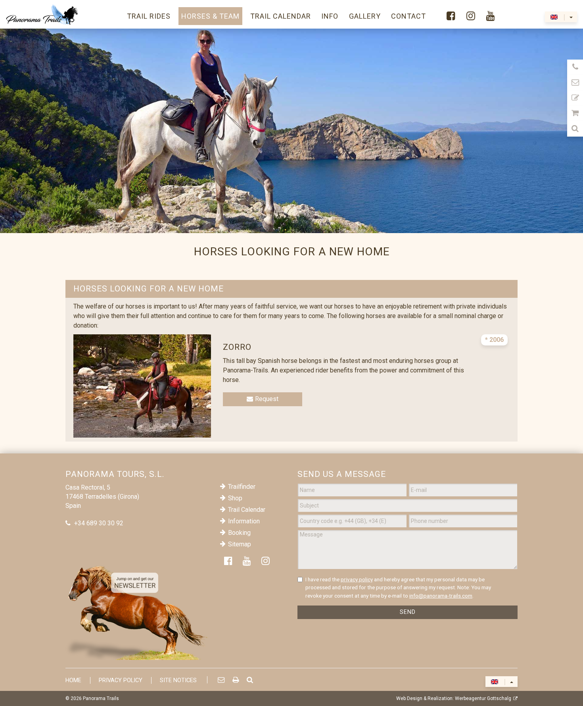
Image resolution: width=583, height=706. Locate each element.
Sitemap (239, 544)
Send (408, 612)
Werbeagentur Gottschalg (483, 698)
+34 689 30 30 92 (98, 523)
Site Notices (178, 680)
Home (73, 680)
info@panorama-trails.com (440, 595)
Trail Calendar (246, 509)
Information (244, 521)
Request (266, 399)
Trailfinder (241, 486)
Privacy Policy (120, 680)
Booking (239, 532)
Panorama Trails (101, 698)
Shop (235, 498)
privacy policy (357, 579)
